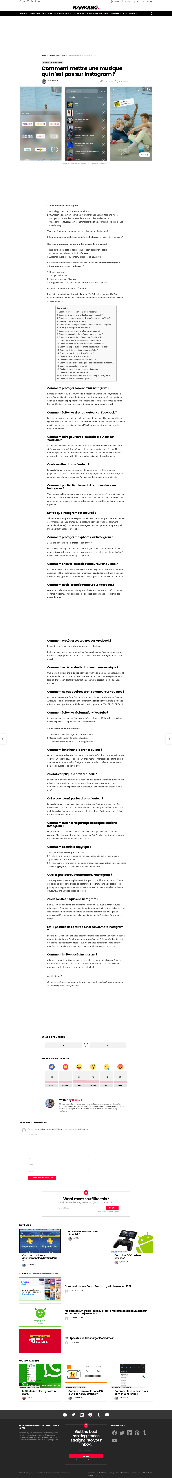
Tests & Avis (78, 14)
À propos (91, 1473)
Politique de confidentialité (119, 1473)
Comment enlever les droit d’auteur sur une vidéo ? (81, 334)
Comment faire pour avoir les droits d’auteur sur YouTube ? (84, 318)
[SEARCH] (152, 13)
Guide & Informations (97, 14)
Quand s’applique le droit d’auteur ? (75, 356)
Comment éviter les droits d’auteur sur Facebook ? (80, 315)
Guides (90, 1475)
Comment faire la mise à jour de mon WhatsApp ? (131, 1392)
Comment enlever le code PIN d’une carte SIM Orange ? (85, 1392)
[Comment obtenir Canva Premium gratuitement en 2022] (40, 1289)
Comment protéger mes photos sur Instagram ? (79, 331)
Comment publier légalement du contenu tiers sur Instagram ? (85, 324)
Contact (99, 1475)
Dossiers (115, 14)
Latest (116, 1)
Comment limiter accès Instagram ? (75, 379)
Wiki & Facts (101, 1473)
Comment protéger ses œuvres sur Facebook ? (80, 340)
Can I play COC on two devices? (127, 1257)
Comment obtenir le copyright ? (73, 366)
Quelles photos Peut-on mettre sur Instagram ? (80, 369)
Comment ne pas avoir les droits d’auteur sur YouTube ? (84, 347)
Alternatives (147, 1473)
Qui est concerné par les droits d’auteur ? (78, 360)
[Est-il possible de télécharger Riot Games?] (40, 1341)
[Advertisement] (86, 33)
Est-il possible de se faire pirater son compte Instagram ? (85, 375)
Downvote (108, 1045)
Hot (138, 1)
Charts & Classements (58, 14)
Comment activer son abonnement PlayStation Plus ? (39, 1258)
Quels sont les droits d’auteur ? (72, 321)
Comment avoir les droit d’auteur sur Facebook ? (80, 337)
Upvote (63, 1045)
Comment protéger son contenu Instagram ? (78, 312)
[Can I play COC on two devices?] (132, 1241)
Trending (148, 1)
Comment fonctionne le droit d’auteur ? (77, 353)
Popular (128, 1)
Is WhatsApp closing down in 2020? (39, 1392)
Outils (132, 14)
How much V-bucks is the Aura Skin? (83, 1233)
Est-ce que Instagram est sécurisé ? (74, 328)
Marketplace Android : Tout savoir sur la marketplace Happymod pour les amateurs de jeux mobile (106, 1312)
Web (125, 14)
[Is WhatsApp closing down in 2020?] (40, 1376)
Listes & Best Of (37, 14)
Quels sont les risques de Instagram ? (76, 372)
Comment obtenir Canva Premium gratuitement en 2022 (98, 1286)
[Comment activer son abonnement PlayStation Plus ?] (40, 1241)
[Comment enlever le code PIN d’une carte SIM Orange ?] (86, 1376)
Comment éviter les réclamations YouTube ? (79, 350)
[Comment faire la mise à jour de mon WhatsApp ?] (132, 1376)
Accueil (23, 14)
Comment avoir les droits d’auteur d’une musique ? (82, 344)
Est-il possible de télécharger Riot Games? (89, 1338)
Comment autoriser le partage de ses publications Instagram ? (87, 363)
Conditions (136, 1473)
